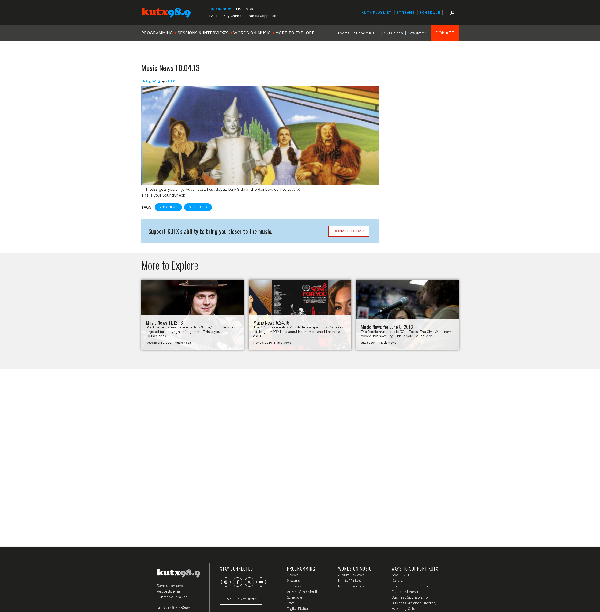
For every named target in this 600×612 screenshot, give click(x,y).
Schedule (430, 13)
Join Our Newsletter (241, 599)
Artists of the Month (303, 592)
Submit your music (172, 597)
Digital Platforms (300, 609)
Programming (157, 33)
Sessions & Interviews (203, 33)
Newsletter (417, 33)
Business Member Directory (413, 603)
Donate (444, 32)
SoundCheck (198, 207)
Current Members (405, 592)
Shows (292, 575)
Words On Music (252, 33)
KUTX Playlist (376, 13)
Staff (290, 603)
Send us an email (171, 586)
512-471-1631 (167, 608)
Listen (242, 9)
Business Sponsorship (409, 597)
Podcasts (294, 586)
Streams (406, 13)
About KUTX (401, 575)
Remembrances (351, 586)
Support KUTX (366, 33)
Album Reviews (351, 575)
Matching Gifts (403, 609)
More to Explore (295, 33)
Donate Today (348, 231)
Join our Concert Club (409, 586)
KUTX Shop (393, 33)
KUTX (170, 81)
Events (343, 33)
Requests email (169, 591)
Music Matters (349, 580)
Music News (168, 207)
